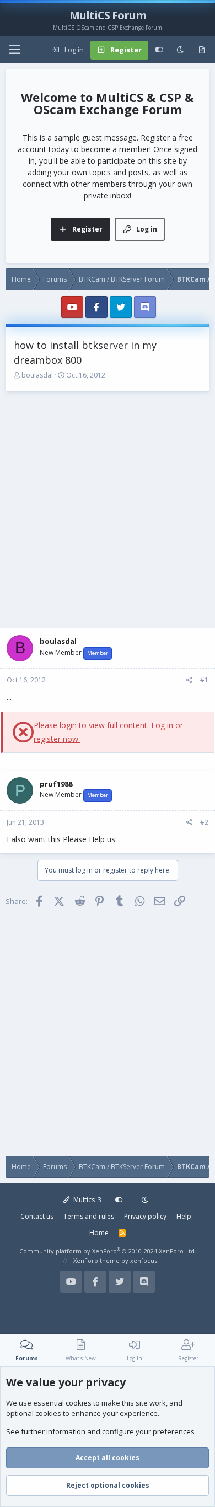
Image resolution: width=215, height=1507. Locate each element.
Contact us (36, 1216)
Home (99, 1232)
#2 (204, 822)
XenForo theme (96, 1260)
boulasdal (37, 375)
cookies (79, 1403)
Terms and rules (88, 1216)
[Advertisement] (107, 509)
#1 (204, 680)
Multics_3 (86, 1199)
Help (183, 1216)
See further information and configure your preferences (100, 1431)
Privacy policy (145, 1216)
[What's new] (201, 50)
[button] (14, 49)
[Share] (189, 680)
